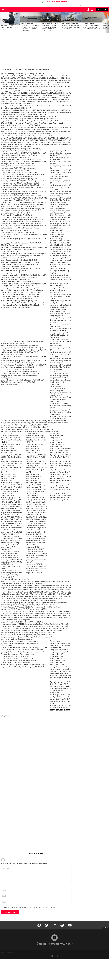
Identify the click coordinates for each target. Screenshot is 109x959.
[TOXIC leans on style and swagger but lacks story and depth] (10, 18)
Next (108, 22)
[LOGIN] (92, 9)
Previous (1, 22)
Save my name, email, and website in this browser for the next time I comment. (29, 907)
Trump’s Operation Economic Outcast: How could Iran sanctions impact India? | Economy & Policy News (31, 27)
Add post (102, 9)
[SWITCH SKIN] (88, 9)
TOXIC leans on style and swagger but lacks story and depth (10, 27)
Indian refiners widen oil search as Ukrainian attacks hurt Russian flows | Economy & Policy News (50, 27)
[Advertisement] (54, 49)
